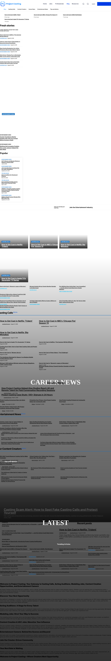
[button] (88, 4)
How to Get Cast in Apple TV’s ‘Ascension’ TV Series (72, 549)
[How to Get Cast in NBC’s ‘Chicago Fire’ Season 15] (44, 231)
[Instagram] (101, 207)
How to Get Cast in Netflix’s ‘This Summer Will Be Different (13, 557)
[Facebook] (98, 207)
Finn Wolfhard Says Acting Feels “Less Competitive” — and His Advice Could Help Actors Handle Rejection (72, 288)
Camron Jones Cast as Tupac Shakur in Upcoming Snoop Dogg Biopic (11, 565)
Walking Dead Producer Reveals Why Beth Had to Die (11, 197)
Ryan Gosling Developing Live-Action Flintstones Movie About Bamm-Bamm (41, 565)
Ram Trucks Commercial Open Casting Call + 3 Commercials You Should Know (49, 572)
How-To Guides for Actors (65, 291)
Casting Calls (6, 241)
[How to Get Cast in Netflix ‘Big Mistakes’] (73, 231)
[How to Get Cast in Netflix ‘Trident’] (14, 231)
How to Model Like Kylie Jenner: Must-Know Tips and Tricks (10, 182)
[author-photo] (2, 393)
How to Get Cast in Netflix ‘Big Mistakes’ (41, 549)
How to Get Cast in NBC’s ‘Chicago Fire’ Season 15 (13, 549)
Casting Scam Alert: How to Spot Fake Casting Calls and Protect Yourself (13, 571)
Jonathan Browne (7, 393)
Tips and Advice (5, 173)
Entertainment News (6, 159)
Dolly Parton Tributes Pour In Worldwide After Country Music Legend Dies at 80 (72, 565)
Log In (93, 4)
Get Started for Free (104, 4)
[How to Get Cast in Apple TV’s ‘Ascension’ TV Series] (14, 265)
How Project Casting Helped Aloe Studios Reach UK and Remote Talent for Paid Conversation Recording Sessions (28, 389)
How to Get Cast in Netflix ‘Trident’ (78, 529)
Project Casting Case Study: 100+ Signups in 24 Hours (27, 395)
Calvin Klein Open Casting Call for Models (39, 560)
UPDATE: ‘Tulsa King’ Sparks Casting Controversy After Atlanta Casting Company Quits (11, 190)
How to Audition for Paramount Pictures (10, 175)
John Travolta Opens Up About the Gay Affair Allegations (10, 168)
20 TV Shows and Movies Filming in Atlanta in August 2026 (11, 161)
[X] (103, 207)
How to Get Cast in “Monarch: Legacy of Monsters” (13, 286)
